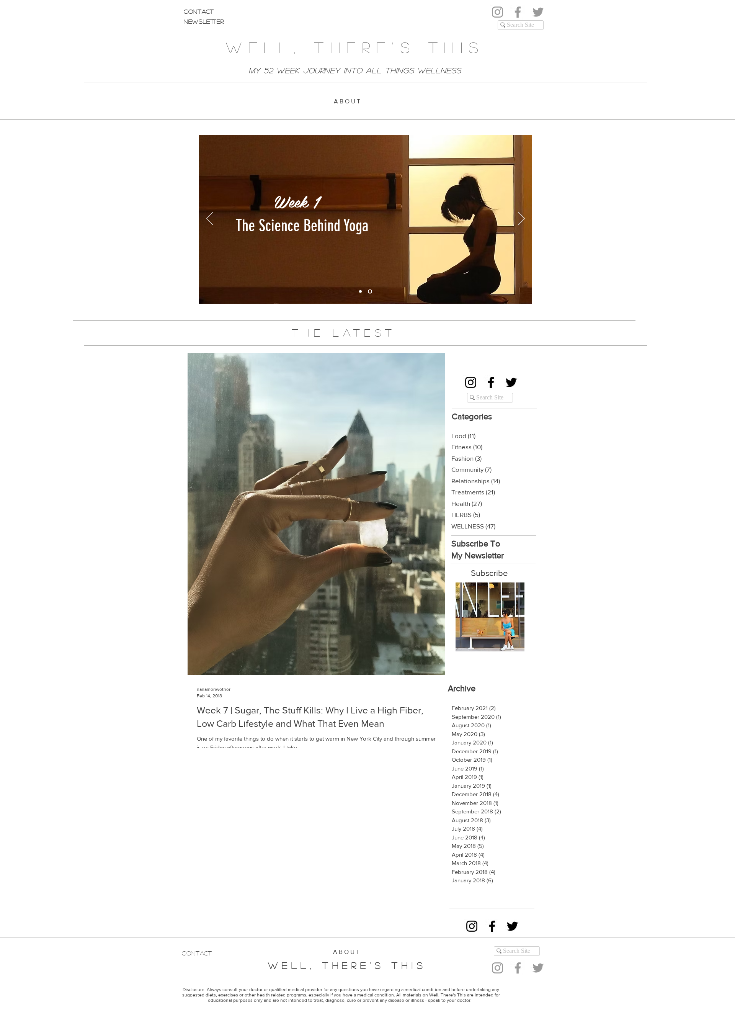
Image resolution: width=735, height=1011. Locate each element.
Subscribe (489, 573)
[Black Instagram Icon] (470, 382)
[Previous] (209, 219)
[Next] (521, 219)
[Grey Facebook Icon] (517, 12)
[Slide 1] (361, 292)
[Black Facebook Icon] (490, 382)
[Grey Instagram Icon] (497, 12)
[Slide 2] (370, 291)
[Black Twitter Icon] (511, 382)
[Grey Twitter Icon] (538, 12)
